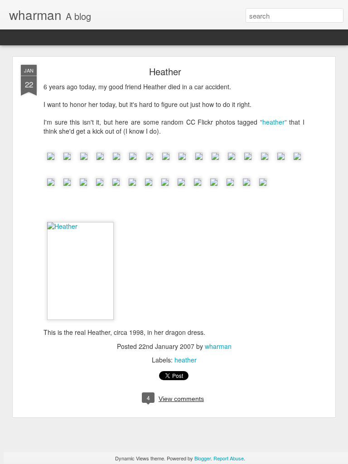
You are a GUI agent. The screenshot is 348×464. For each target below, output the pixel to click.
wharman (218, 346)
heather (185, 359)
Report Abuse (228, 458)
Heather (165, 71)
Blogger (202, 458)
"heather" (273, 121)
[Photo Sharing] (80, 226)
